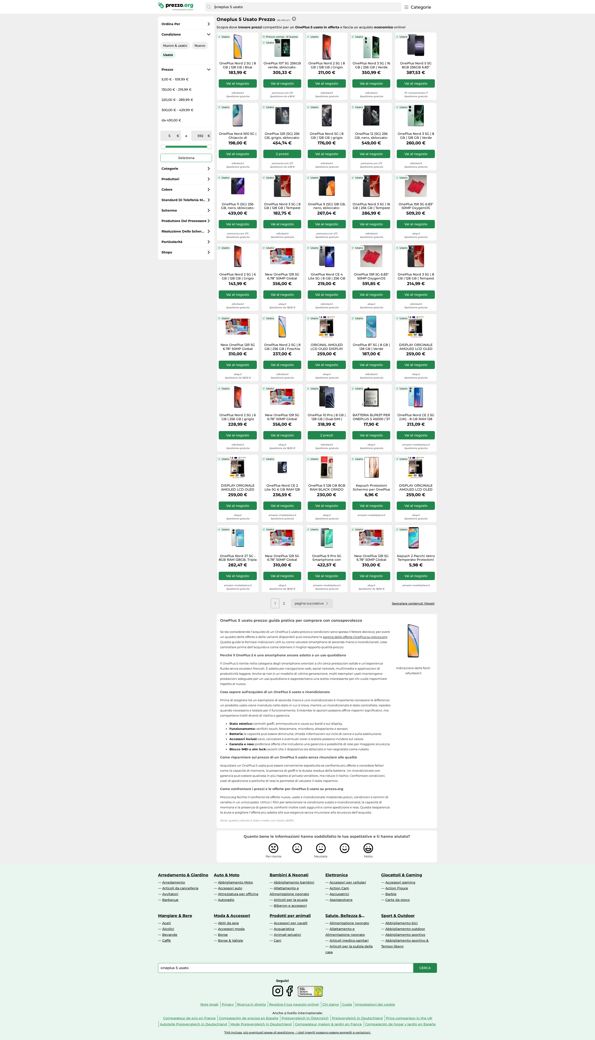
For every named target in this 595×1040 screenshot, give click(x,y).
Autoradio (226, 900)
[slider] (163, 146)
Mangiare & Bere (175, 915)
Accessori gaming (400, 882)
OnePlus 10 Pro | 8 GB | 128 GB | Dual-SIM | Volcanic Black (327, 417)
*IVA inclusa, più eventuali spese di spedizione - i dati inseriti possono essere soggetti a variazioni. (297, 1032)
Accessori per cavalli (290, 923)
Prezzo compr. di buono (282, 36)
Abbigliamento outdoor (405, 929)
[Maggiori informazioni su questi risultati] (294, 19)
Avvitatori (170, 894)
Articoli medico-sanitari (349, 940)
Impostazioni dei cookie (375, 1004)
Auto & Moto (226, 875)
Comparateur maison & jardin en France (328, 1024)
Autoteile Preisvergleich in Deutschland (193, 1024)
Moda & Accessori (232, 915)
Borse (223, 935)
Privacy (228, 1004)
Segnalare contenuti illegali (413, 603)
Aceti (166, 923)
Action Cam (339, 888)
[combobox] (306, 7)
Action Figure (396, 888)
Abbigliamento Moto (235, 882)
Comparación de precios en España (248, 1018)
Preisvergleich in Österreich (305, 1018)
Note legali (209, 1004)
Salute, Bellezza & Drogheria (343, 915)
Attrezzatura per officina (238, 894)
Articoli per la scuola (290, 900)
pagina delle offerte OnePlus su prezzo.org (355, 637)
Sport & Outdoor (398, 915)
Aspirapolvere (341, 900)
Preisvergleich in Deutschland (357, 1018)
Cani (277, 940)
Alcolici (168, 929)
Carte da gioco (397, 900)
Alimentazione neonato (349, 923)
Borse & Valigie (230, 940)
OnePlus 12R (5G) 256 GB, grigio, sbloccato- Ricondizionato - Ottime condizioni (282, 136)
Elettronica (336, 875)
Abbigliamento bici (401, 923)
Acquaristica (284, 929)
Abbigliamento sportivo (405, 935)
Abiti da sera (228, 923)
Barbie (391, 894)
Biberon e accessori (290, 906)
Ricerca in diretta (251, 1004)
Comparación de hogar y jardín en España (400, 1024)
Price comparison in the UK (409, 1018)
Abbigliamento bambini (294, 882)
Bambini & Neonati (289, 875)
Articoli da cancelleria (180, 888)
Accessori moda (231, 929)
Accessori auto (230, 888)
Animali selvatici (287, 935)
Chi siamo (330, 1004)
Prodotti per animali (290, 915)
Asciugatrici (339, 894)
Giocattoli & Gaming (401, 875)
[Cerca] (208, 7)
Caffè (166, 940)
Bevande (169, 935)
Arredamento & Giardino (183, 875)
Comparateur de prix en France (189, 1018)
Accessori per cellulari (348, 882)
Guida (347, 1004)
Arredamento (173, 882)
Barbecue (170, 900)
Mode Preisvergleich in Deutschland (261, 1024)
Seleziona (186, 158)
